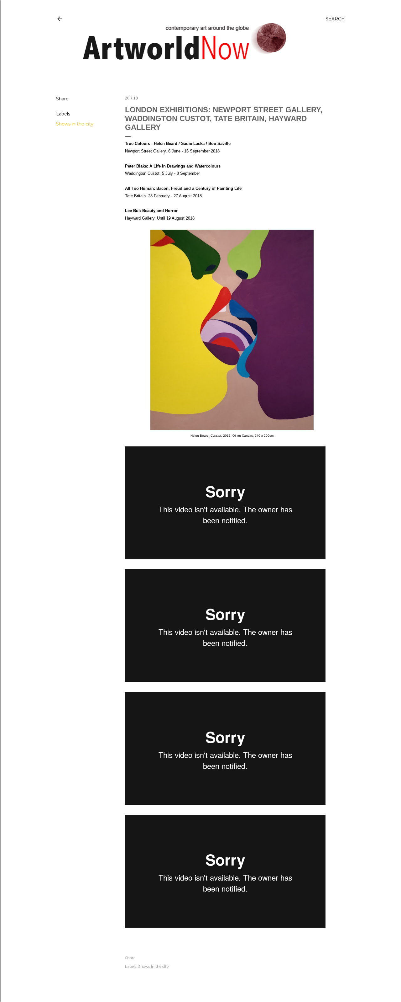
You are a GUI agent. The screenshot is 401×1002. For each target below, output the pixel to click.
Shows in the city (74, 124)
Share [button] (62, 99)
